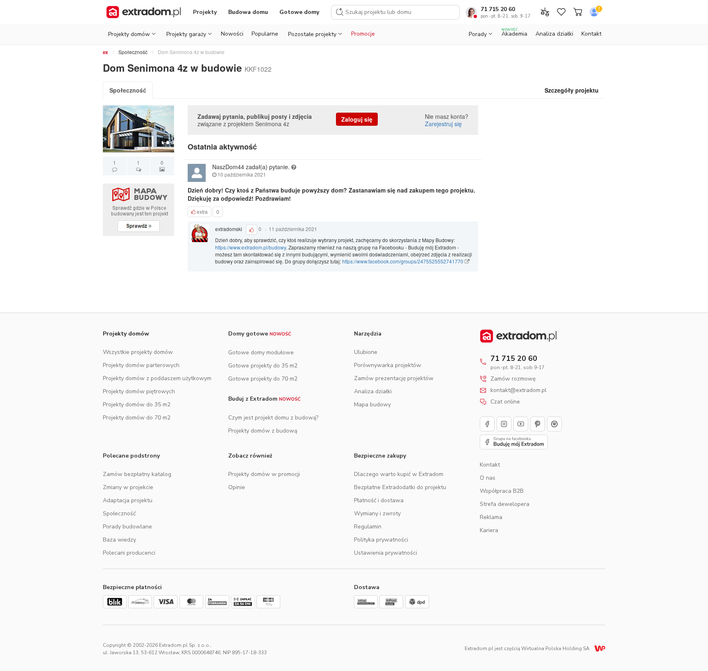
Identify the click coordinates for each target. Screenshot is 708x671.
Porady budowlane (127, 526)
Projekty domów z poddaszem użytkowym (157, 378)
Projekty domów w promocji (264, 474)
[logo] (143, 12)
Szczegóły (572, 90)
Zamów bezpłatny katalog (137, 474)
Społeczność (133, 51)
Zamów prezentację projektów (393, 378)
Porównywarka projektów (387, 365)
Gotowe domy (299, 12)
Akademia (514, 32)
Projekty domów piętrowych (139, 391)
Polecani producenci (129, 553)
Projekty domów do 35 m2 (136, 404)
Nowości (232, 34)
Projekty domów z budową (262, 431)
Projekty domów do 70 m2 (136, 418)
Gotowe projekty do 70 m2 (262, 379)
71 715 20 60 (498, 9)
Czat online (505, 402)
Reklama (491, 517)
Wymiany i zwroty (377, 513)
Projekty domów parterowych (141, 365)
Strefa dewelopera (504, 504)
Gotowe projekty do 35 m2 (262, 366)
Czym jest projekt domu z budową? (273, 418)
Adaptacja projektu (127, 500)
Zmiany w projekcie (128, 487)
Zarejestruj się (443, 124)
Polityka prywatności (381, 540)
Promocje (363, 34)
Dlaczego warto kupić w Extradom (398, 474)
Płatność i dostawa (379, 500)
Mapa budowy (372, 404)
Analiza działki (554, 34)
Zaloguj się (356, 119)
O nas (487, 478)
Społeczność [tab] (127, 90)
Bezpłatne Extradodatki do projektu (400, 487)
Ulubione (365, 352)
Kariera (489, 530)
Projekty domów (126, 334)
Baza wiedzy (119, 540)
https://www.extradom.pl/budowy (250, 247)
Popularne (265, 34)
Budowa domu (248, 12)
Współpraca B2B (502, 491)
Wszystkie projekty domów (138, 352)
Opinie (236, 487)
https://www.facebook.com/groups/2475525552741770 (403, 261)
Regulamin (367, 526)
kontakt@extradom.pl (518, 390)
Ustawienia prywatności (385, 553)
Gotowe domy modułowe (261, 352)
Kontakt (591, 34)
